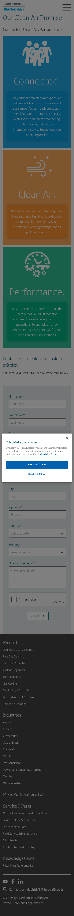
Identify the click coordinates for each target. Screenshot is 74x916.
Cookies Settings (36, 474)
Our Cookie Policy (48, 454)
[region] (37, 458)
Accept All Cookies (37, 464)
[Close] (67, 438)
